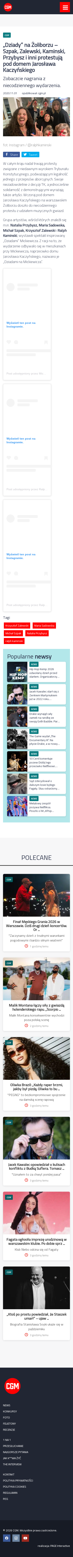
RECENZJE (9, 1429)
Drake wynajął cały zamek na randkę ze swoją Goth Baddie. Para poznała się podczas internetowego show (44, 721)
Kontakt (8, 1474)
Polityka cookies (14, 1486)
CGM (9, 879)
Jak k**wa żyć (12, 1458)
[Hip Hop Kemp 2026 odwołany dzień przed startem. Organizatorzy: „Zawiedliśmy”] (17, 664)
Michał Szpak (13, 633)
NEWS (6, 1405)
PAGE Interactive (60, 1545)
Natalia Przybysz (37, 633)
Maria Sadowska (44, 625)
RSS (5, 1498)
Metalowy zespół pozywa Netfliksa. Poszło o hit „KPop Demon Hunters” (40, 809)
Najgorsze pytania (15, 1452)
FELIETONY (9, 1423)
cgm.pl (42, 93)
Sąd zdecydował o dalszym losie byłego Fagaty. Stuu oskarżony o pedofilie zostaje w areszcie (44, 788)
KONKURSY (10, 1411)
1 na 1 (7, 1439)
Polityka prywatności (18, 1480)
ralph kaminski (14, 641)
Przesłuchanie (13, 1446)
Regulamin (10, 1492)
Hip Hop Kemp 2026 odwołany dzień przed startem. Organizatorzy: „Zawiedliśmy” (43, 674)
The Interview (12, 1464)
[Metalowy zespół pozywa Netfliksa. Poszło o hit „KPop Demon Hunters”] (17, 798)
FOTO (6, 1417)
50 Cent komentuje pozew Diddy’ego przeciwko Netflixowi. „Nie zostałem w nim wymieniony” (42, 766)
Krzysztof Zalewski (17, 625)
